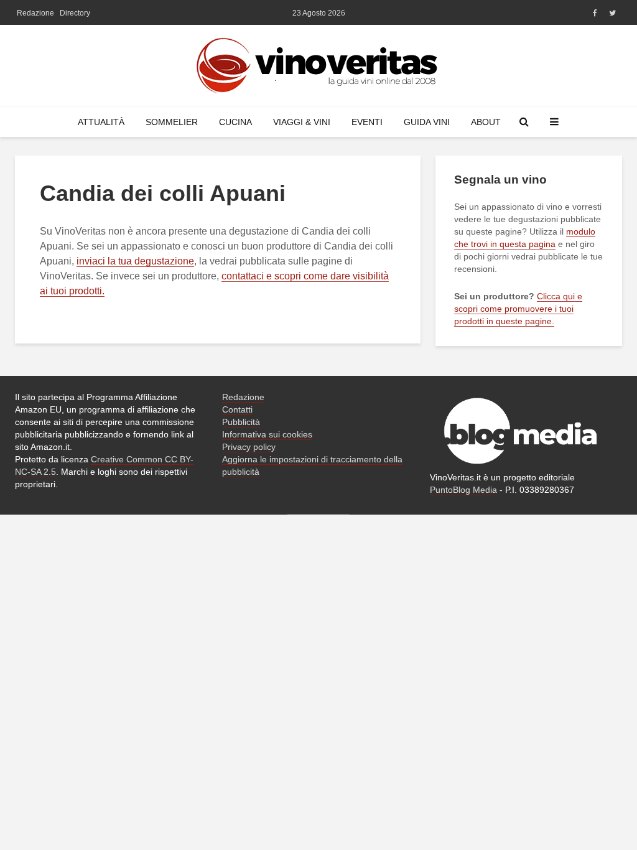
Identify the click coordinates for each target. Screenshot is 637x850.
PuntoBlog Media (463, 490)
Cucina (235, 122)
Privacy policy (249, 447)
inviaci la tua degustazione (135, 261)
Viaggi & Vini (301, 122)
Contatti (237, 409)
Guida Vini (427, 122)
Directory (75, 13)
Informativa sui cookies (267, 434)
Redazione (35, 13)
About (486, 122)
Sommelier (172, 122)
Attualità (101, 122)
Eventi (367, 122)
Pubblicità (241, 422)
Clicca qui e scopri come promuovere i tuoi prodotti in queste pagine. (518, 308)
